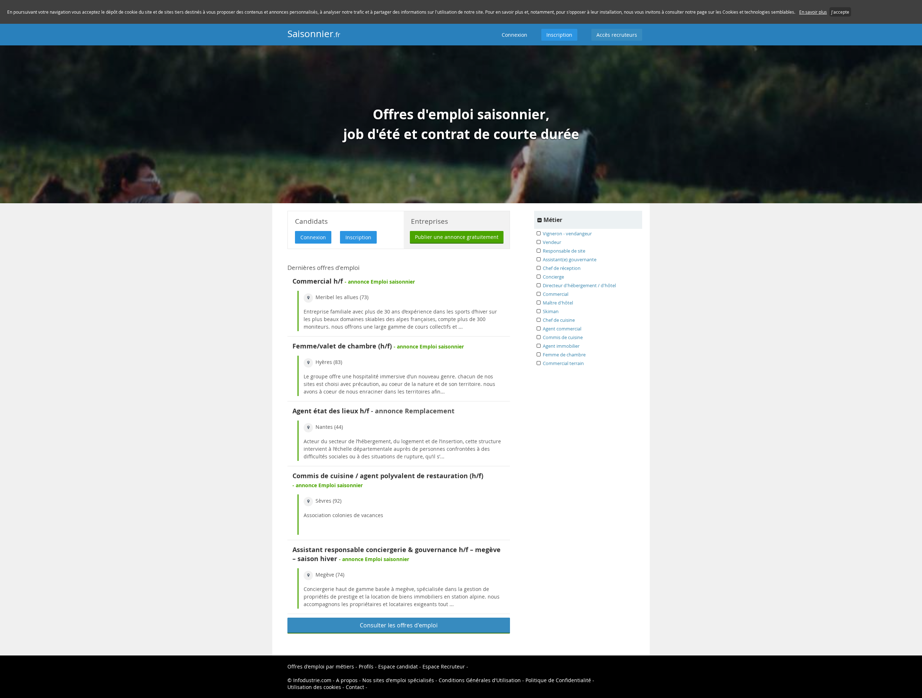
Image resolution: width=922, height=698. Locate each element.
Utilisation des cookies (314, 687)
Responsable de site (564, 251)
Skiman (551, 311)
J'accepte (840, 12)
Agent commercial (562, 328)
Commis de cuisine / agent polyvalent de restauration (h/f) (387, 475)
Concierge (553, 277)
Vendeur (552, 242)
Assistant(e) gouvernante (569, 259)
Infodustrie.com (312, 680)
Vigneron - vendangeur (567, 233)
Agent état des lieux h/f (330, 410)
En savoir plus (813, 12)
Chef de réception (562, 268)
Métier (552, 220)
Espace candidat (398, 666)
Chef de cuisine (559, 320)
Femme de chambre (564, 354)
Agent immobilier (561, 346)
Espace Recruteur (443, 666)
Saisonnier (313, 33)
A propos (347, 680)
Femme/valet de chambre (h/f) (342, 346)
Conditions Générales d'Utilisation (480, 680)
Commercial (555, 294)
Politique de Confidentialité (558, 680)
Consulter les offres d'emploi (399, 625)
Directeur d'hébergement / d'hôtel (579, 285)
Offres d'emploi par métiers (320, 666)
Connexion (514, 34)
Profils (366, 666)
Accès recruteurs (616, 34)
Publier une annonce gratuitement (456, 237)
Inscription (559, 34)
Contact (355, 687)
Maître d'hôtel (558, 302)
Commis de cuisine (563, 337)
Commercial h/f (317, 281)
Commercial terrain (563, 363)
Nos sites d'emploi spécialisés (398, 680)
